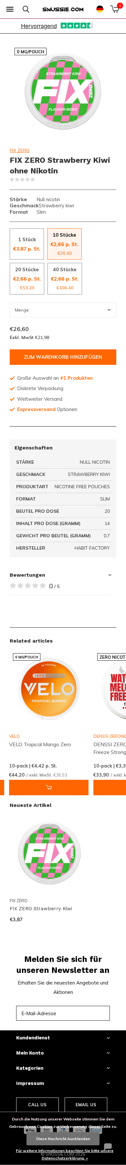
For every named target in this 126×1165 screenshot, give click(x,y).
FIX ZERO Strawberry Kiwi (41, 909)
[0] (114, 9)
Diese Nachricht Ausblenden (63, 1138)
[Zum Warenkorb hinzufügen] (49, 787)
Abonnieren (90, 1013)
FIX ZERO (19, 150)
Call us (37, 1104)
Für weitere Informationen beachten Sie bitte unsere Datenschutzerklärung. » (64, 1154)
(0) (39, 179)
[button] (9, 9)
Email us (86, 1104)
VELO (14, 736)
